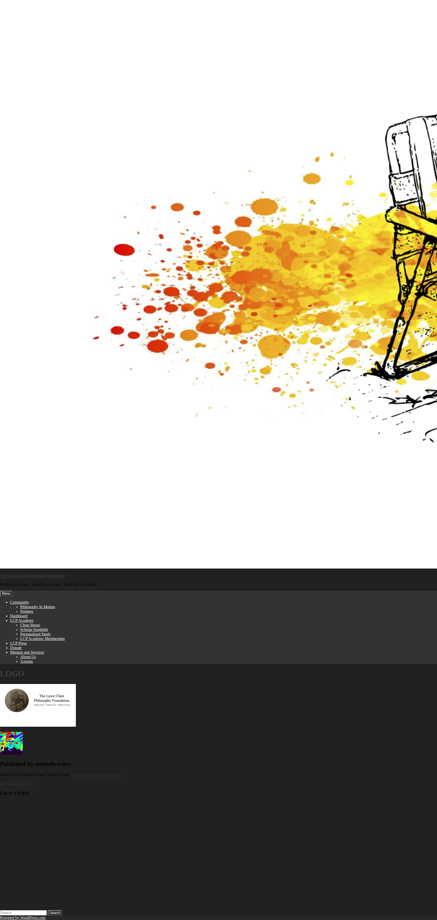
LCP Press (18, 643)
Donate (16, 648)
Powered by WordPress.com (22, 917)
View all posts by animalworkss (96, 774)
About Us (28, 657)
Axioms (26, 661)
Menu (6, 593)
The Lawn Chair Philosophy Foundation (32, 576)
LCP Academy (22, 620)
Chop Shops (30, 625)
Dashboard (19, 616)
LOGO (16, 783)
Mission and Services (27, 652)
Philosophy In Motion (37, 607)
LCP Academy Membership (42, 638)
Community (19, 602)
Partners (26, 611)
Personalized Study (35, 634)
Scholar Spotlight (34, 629)
